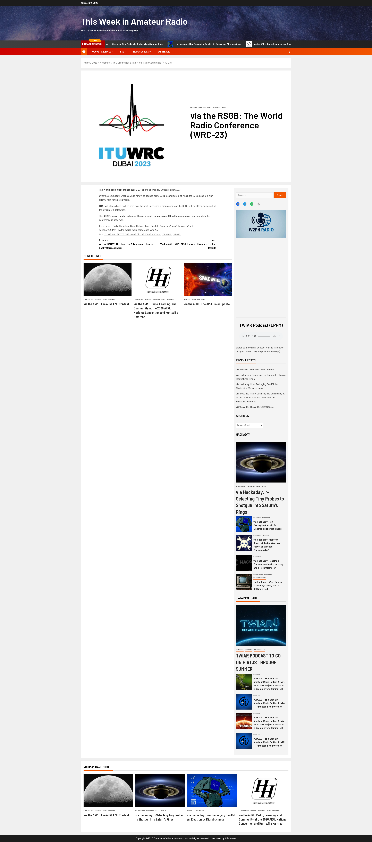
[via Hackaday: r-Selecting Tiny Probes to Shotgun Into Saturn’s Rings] (261, 462)
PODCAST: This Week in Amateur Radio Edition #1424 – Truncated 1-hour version (269, 703)
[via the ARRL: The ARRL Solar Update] (208, 279)
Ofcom (140, 234)
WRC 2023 (156, 234)
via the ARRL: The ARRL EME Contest (106, 304)
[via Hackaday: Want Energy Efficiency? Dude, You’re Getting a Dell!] (244, 582)
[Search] (289, 52)
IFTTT (120, 234)
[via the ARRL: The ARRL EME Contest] (108, 279)
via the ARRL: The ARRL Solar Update (207, 304)
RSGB (224, 107)
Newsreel (216, 107)
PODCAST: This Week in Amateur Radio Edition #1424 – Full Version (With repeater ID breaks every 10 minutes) (269, 683)
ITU (204, 107)
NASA (258, 486)
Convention (138, 299)
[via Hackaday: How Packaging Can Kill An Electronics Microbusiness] (244, 524)
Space (264, 486)
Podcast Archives (101, 52)
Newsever (216, 838)
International (196, 107)
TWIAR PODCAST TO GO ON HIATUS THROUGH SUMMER (258, 662)
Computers (258, 574)
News (209, 107)
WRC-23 (177, 234)
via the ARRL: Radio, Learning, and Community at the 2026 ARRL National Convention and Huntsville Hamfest (269, 44)
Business (257, 517)
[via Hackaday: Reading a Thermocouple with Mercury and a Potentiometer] (244, 563)
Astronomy (241, 486)
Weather (266, 535)
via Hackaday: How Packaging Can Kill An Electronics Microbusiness (172, 44)
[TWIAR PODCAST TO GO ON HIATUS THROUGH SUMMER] (261, 625)
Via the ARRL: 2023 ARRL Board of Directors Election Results (188, 244)
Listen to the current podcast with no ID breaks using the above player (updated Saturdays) (260, 349)
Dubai (107, 234)
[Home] (84, 52)
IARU (114, 234)
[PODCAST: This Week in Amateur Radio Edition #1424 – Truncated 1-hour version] (244, 702)
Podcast (248, 650)
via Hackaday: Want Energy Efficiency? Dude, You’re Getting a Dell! (267, 585)
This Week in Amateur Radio (134, 21)
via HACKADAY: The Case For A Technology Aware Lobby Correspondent (126, 244)
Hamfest (156, 299)
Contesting (88, 299)
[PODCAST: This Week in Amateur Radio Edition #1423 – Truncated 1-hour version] (244, 741)
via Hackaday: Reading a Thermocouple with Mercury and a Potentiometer (268, 564)
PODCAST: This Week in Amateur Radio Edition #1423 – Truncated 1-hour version (269, 742)
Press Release (259, 650)
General (98, 299)
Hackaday (251, 486)
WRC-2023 (167, 234)
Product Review (259, 578)
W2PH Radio (164, 52)
